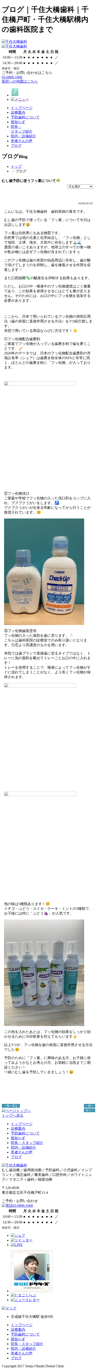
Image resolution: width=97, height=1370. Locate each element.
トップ (16, 166)
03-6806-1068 (12, 77)
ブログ (16, 1157)
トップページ (21, 1124)
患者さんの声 (21, 1152)
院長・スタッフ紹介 (27, 1143)
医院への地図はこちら (20, 81)
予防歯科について (25, 1133)
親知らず (18, 1138)
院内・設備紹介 (23, 1147)
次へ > (89, 1110)
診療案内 (18, 1128)
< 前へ (89, 1105)
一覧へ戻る (11, 1105)
